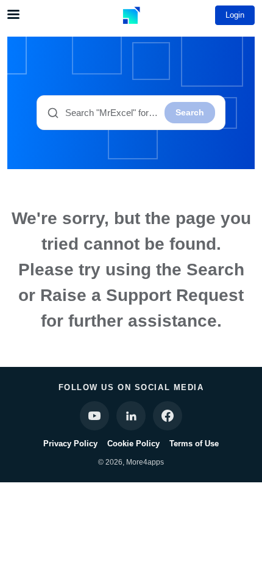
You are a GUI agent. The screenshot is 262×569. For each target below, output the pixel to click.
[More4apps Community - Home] (131, 15)
